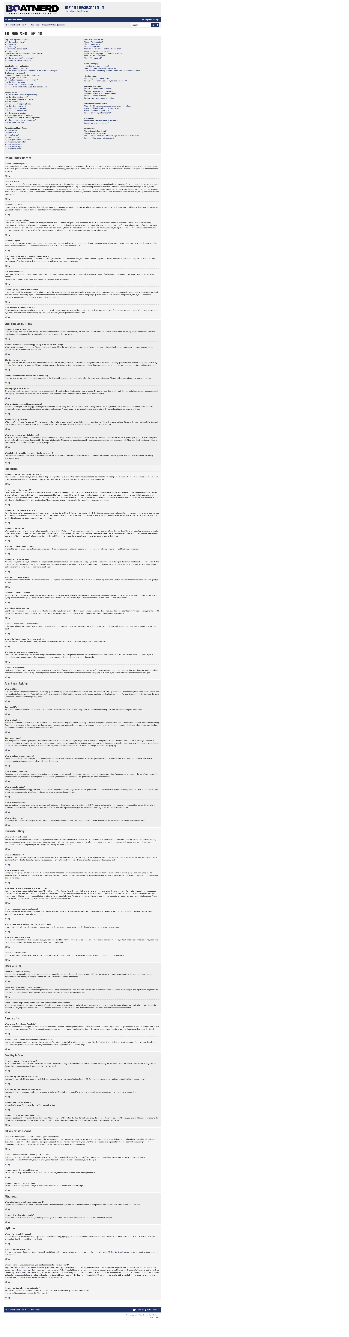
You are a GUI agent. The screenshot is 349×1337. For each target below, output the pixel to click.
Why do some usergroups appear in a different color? (104, 53)
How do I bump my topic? (14, 122)
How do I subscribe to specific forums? (98, 111)
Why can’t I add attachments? (16, 111)
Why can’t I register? (12, 47)
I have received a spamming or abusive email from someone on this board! (112, 71)
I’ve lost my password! (13, 56)
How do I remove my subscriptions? (97, 113)
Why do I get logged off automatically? (19, 58)
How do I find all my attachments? (96, 123)
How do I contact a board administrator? (99, 138)
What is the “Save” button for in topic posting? (22, 118)
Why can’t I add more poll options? (18, 104)
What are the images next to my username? (21, 80)
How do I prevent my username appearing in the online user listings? (31, 71)
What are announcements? (15, 142)
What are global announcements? (18, 140)
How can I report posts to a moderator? (19, 115)
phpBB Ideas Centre (112, 1252)
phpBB (94, 394)
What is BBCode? (11, 130)
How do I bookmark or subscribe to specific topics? (103, 108)
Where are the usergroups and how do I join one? (102, 49)
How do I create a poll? (13, 102)
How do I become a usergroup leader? (98, 51)
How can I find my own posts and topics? (99, 98)
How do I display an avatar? (15, 82)
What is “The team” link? (93, 58)
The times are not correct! (15, 73)
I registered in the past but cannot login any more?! (24, 53)
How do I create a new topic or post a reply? (21, 95)
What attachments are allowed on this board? (101, 121)
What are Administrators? (93, 42)
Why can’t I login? (11, 51)
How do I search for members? (95, 96)
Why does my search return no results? (98, 91)
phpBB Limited (72, 1237)
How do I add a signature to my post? (19, 99)
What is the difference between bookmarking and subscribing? (107, 106)
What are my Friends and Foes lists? (97, 79)
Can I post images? (12, 137)
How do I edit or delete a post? (16, 97)
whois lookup (21, 1270)
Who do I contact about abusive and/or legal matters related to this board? (112, 136)
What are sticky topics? (14, 144)
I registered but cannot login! (16, 49)
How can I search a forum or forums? (98, 89)
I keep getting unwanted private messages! (100, 68)
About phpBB (23, 1239)
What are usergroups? (92, 47)
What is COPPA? (11, 44)
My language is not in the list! (16, 78)
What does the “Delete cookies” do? (18, 60)
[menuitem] (19, 20)
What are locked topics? (14, 147)
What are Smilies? (12, 135)
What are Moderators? (92, 44)
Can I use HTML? (11, 133)
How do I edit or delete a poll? (16, 106)
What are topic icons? (13, 149)
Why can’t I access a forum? (15, 109)
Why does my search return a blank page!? (100, 93)
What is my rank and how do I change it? (20, 85)
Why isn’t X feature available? (95, 133)
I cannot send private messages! (96, 66)
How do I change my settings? (16, 68)
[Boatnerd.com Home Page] (33, 9)
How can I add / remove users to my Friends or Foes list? (105, 81)
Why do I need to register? (15, 42)
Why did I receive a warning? (15, 113)
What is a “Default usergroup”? (95, 56)
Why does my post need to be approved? (20, 120)
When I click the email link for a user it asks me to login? (26, 87)
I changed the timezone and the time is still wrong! (24, 75)
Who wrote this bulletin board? (95, 131)
